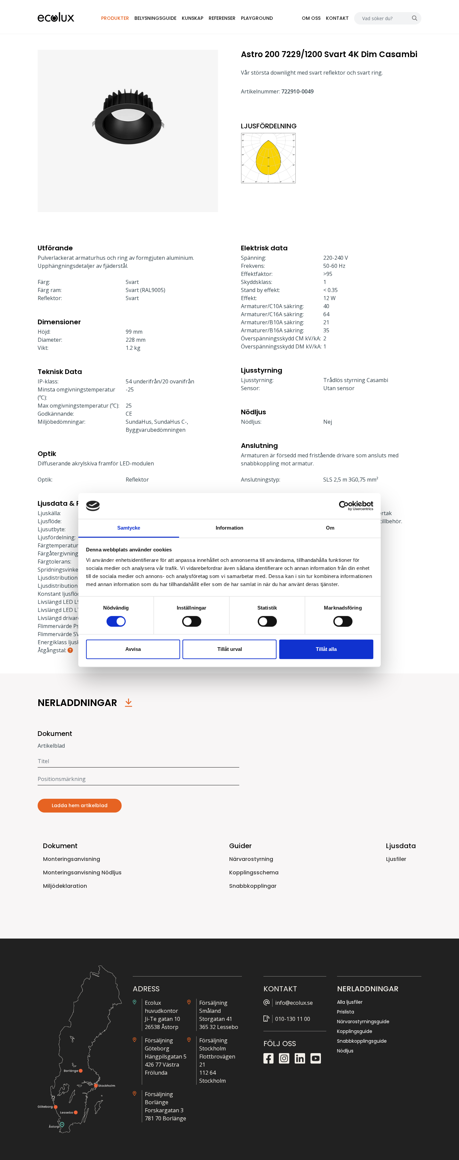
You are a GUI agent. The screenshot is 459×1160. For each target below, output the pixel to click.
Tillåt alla (326, 649)
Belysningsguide (155, 18)
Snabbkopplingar (253, 886)
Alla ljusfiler (350, 1002)
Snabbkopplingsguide (362, 1041)
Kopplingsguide (354, 1031)
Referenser (222, 18)
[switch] (191, 621)
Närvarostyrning (251, 859)
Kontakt (337, 18)
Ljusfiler (396, 859)
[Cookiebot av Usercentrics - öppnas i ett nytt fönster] (344, 506)
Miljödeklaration (65, 886)
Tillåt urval (229, 649)
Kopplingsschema (254, 872)
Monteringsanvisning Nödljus (82, 872)
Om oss (311, 18)
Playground (257, 18)
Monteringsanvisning (71, 859)
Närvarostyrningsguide (363, 1021)
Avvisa (133, 649)
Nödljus (345, 1050)
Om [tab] (330, 528)
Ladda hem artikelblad (80, 805)
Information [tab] (229, 528)
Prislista (345, 1011)
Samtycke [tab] (128, 528)
